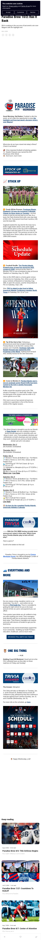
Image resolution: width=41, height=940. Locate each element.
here (28, 702)
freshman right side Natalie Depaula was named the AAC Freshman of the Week (18, 350)
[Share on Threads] (9, 35)
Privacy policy (13, 6)
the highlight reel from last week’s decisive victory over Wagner (20, 120)
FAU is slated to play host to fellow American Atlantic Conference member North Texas (20, 290)
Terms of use (25, 6)
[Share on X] (6, 35)
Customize (20, 12)
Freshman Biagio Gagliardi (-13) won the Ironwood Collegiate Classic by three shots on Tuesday (19, 211)
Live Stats (7, 469)
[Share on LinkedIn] (13, 35)
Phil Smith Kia (15, 605)
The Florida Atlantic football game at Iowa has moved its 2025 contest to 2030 (18, 267)
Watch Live (7, 473)
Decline (32, 12)
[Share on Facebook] (3, 35)
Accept (8, 12)
